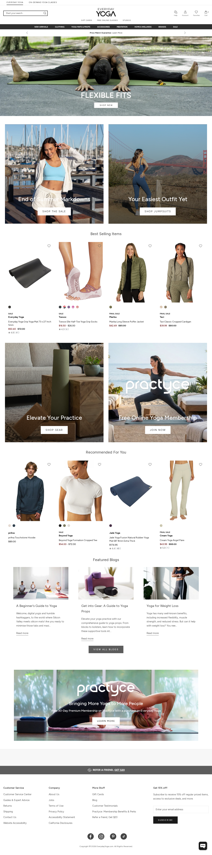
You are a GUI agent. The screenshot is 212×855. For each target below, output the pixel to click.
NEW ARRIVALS (41, 27)
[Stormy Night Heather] (14, 525)
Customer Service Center (17, 794)
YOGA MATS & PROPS (80, 27)
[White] (68, 525)
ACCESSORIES (103, 27)
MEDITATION (122, 27)
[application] (203, 846)
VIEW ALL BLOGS (106, 649)
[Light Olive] (165, 307)
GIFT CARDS (86, 20)
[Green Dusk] (64, 525)
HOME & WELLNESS (143, 27)
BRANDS (162, 27)
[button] (13, 332)
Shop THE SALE (54, 174)
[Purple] (110, 525)
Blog (94, 800)
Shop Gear (54, 392)
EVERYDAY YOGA (15, 2)
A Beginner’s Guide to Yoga (36, 606)
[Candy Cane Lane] (64, 307)
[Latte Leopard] (161, 307)
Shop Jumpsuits (157, 174)
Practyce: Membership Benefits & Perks (114, 811)
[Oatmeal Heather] (9, 525)
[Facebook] (90, 836)
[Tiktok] (124, 836)
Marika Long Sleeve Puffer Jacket (126, 321)
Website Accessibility (15, 823)
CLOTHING (59, 27)
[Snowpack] (60, 307)
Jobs (51, 800)
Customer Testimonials (105, 805)
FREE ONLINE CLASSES (107, 20)
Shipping (8, 811)
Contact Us (9, 817)
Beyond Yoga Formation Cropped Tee (78, 540)
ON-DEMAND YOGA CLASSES (43, 2)
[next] (184, 32)
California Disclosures (60, 823)
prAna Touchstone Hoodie (21, 537)
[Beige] (161, 525)
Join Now (157, 392)
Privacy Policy (56, 811)
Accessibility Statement (62, 817)
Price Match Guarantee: (106, 33)
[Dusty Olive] (110, 307)
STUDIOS (127, 20)
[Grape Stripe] (68, 307)
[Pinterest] (113, 836)
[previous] (27, 32)
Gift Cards (98, 794)
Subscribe (165, 820)
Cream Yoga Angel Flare (172, 540)
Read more (22, 633)
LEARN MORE (106, 721)
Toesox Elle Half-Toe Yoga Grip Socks (78, 321)
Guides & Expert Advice (16, 800)
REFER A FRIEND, (109, 769)
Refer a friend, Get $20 (105, 817)
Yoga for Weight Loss (162, 606)
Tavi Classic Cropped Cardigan (175, 321)
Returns (7, 805)
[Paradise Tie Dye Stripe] (73, 307)
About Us (54, 794)
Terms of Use (56, 805)
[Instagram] (102, 836)
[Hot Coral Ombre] (77, 307)
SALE (175, 27)
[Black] (9, 307)
